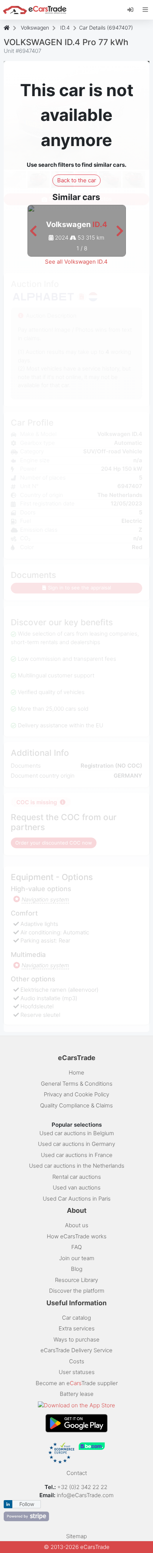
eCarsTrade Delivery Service (76, 1350)
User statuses (77, 1372)
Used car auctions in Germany (76, 1143)
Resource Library (76, 1279)
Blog (76, 1268)
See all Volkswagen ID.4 (76, 261)
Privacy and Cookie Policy (76, 1094)
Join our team (76, 1258)
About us (76, 1225)
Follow (26, 1504)
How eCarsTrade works (77, 1236)
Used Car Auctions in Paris (77, 1198)
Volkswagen (35, 27)
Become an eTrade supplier (77, 1383)
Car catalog (76, 1317)
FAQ (76, 1247)
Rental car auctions (76, 1176)
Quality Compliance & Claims (76, 1105)
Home (76, 1072)
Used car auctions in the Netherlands (76, 1165)
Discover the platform (76, 1290)
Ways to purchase (76, 1339)
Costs (76, 1361)
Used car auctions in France (77, 1154)
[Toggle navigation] (145, 9)
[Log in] (133, 9)
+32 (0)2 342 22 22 (83, 1487)
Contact (76, 1472)
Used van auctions (77, 1187)
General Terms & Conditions (77, 1083)
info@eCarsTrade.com (85, 1495)
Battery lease (77, 1393)
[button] (33, 231)
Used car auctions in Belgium (76, 1133)
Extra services (77, 1328)
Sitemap (76, 1536)
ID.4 (65, 27)
